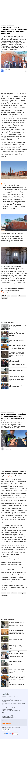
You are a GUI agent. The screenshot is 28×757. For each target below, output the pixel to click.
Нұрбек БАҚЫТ (8, 69)
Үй (8, 295)
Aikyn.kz (10, 477)
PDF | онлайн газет (6, 723)
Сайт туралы (4, 720)
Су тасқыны (22, 295)
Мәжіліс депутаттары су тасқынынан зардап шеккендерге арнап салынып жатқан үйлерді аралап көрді (14, 30)
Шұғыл (12, 25)
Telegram (4, 292)
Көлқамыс (4, 298)
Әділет (8, 25)
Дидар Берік (7, 448)
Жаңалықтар (3, 25)
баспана (14, 295)
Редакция (4, 722)
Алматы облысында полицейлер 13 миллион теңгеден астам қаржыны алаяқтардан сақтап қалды (13, 417)
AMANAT (4, 295)
